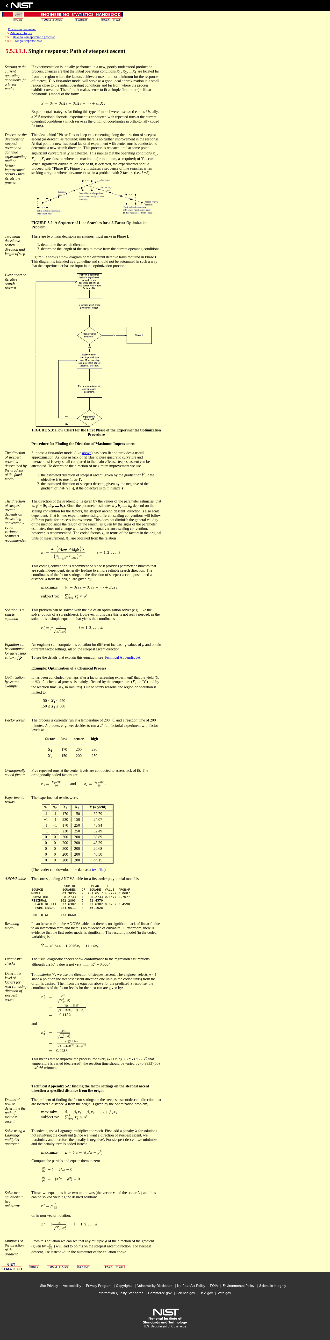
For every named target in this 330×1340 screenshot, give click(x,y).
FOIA (214, 1286)
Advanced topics (21, 33)
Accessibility (72, 1286)
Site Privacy (49, 1286)
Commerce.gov (160, 1293)
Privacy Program (98, 1286)
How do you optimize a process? (34, 37)
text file (97, 869)
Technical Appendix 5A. (123, 657)
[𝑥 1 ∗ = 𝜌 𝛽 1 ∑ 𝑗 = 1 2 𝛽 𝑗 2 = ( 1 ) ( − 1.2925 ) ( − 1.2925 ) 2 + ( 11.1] (64, 1005)
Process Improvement (22, 29)
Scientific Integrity (272, 1286)
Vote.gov (224, 1293)
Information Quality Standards (120, 1293)
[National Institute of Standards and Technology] (18, 6)
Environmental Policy (238, 1286)
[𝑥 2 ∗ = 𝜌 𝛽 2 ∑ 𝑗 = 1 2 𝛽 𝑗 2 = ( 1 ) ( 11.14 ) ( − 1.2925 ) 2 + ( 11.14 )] (64, 1041)
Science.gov (185, 1293)
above (86, 453)
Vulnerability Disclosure (154, 1286)
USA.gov (206, 1293)
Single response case (28, 41)
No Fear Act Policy (191, 1286)
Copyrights (124, 1286)
